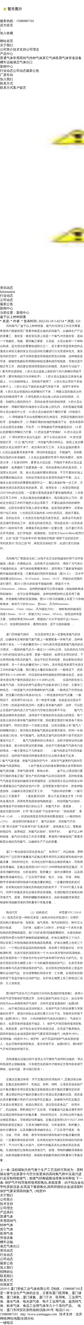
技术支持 (19, 49)
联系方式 (6, 83)
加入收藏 (6, 33)
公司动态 (19, 70)
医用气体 (62, 58)
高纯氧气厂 (13, 558)
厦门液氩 (13, 1297)
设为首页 (6, 25)
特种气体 (35, 58)
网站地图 (13, 1318)
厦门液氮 (29, 1297)
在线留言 (6, 1284)
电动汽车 (12, 912)
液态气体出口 (23, 62)
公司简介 (6, 49)
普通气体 (6, 58)
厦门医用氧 (60, 1293)
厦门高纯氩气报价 (17, 634)
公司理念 (32, 49)
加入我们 (6, 79)
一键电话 (6, 1322)
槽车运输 (6, 62)
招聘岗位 (6, 1271)
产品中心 (6, 53)
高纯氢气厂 (13, 325)
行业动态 (6, 70)
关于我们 (6, 45)
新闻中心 (6, 66)
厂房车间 (6, 75)
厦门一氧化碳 (14, 851)
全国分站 (27, 1318)
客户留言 (19, 87)
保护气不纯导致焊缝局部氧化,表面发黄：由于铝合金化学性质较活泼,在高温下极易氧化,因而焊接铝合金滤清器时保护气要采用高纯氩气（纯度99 (42, 1187)
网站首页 (6, 41)
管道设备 (75, 58)
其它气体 (48, 58)
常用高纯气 (21, 58)
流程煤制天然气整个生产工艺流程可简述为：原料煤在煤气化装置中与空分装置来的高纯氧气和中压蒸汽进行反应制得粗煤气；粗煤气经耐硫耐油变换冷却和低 (41, 1174)
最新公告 (32, 70)
